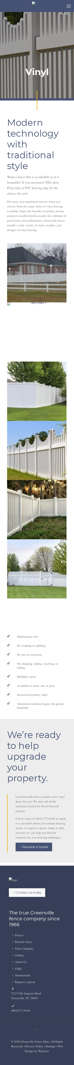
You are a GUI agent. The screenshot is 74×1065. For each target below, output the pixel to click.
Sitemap (50, 1046)
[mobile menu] (68, 6)
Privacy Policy (34, 1046)
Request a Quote (25, 982)
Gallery (19, 955)
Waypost (43, 1051)
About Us (21, 962)
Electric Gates (23, 942)
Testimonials (22, 975)
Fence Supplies (24, 948)
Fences (19, 935)
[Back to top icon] (37, 1030)
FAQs (18, 968)
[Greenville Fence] (37, 6)
